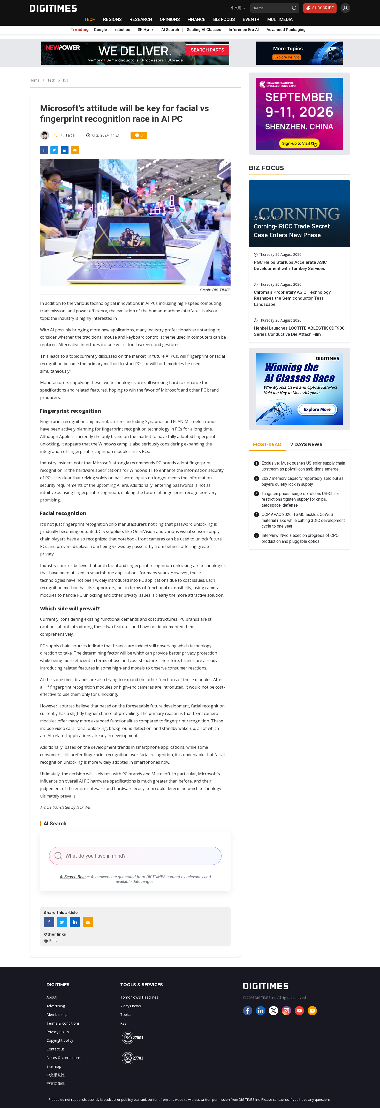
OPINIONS (170, 19)
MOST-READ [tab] (267, 444)
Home (35, 80)
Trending (80, 29)
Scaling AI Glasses (204, 29)
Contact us (56, 1049)
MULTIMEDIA (280, 19)
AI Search (170, 29)
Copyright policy (60, 1040)
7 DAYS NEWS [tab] (306, 444)
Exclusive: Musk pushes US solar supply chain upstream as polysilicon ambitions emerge (303, 466)
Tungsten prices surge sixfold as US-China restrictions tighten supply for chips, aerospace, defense (300, 499)
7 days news (130, 1005)
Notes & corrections (64, 1057)
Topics (125, 1014)
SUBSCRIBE (323, 8)
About (52, 997)
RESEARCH (141, 19)
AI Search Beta (73, 876)
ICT (66, 80)
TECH (89, 19)
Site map (54, 1066)
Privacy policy (58, 1031)
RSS (123, 1023)
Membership (57, 1014)
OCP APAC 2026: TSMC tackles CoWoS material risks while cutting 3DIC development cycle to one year (303, 520)
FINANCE (197, 19)
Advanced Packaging (286, 29)
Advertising (56, 1005)
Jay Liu (57, 134)
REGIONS (112, 19)
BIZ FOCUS (224, 19)
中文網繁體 (56, 1074)
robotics (122, 29)
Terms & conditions (63, 1023)
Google (100, 29)
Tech (51, 80)
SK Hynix (146, 29)
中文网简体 (56, 1083)
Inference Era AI (244, 29)
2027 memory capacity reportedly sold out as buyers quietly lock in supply (303, 481)
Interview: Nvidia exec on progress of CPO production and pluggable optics (300, 538)
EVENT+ (251, 19)
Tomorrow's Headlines (139, 997)
